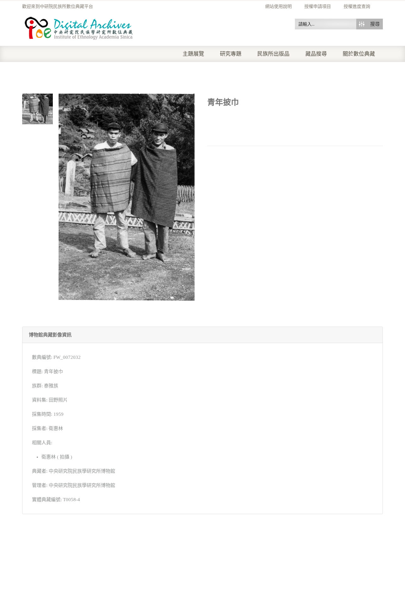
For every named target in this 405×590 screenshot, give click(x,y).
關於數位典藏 (359, 54)
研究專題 (230, 54)
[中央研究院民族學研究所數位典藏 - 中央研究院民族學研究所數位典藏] (79, 27)
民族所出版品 (273, 54)
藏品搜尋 (316, 54)
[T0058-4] (37, 108)
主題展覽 (193, 54)
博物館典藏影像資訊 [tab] (50, 334)
